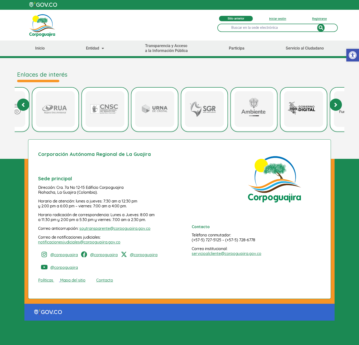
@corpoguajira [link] (64, 254)
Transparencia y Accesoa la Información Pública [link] (166, 48)
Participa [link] (236, 48)
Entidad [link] (92, 48)
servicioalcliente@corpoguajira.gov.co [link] (226, 253)
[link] (352, 55)
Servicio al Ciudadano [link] (305, 48)
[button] (336, 105)
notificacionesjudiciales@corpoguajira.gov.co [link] (79, 242)
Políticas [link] (45, 280)
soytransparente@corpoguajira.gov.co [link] (114, 228)
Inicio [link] (40, 48)
